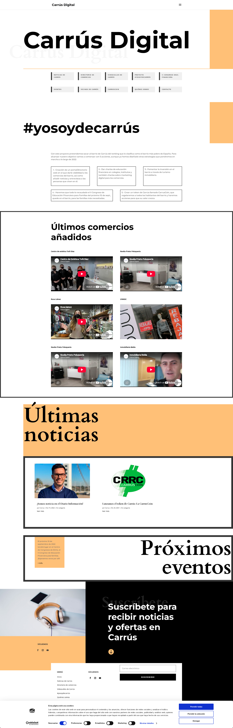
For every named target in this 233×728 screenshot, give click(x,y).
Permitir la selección (196, 714)
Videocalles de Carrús (66, 689)
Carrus (42, 508)
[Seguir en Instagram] (43, 650)
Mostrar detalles (147, 723)
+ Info (40, 563)
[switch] (87, 723)
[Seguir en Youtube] (48, 650)
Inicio (59, 677)
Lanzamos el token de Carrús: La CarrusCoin (127, 503)
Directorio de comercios (66, 685)
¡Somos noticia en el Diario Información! (60, 503)
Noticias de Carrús (64, 681)
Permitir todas (196, 707)
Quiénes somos (63, 697)
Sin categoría (60, 508)
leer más (40, 511)
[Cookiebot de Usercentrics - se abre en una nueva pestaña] (32, 723)
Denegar (196, 721)
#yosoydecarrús (63, 693)
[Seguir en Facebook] (38, 650)
